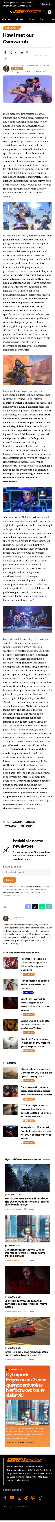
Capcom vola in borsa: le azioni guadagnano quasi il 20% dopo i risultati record (36, 1091)
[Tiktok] (40, 1498)
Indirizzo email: (12, 866)
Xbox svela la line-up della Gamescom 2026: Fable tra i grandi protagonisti (36, 1072)
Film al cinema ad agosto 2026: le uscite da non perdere (35, 984)
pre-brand (26, 826)
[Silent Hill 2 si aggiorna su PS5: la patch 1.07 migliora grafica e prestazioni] (10, 1043)
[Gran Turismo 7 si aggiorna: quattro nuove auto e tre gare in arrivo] (27, 1331)
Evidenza (17, 822)
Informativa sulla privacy (13, 892)
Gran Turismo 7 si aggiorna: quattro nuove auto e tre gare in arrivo (26, 1353)
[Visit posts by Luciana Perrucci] (6, 918)
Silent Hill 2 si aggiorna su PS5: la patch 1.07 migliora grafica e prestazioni (35, 1042)
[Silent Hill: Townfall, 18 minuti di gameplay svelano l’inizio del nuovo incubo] (10, 1003)
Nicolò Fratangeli (16, 1442)
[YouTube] (12, 1498)
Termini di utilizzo (33, 886)
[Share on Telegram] (21, 52)
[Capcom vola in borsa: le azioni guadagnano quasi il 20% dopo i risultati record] (10, 1091)
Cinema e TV (28, 993)
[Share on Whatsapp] (16, 52)
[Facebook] (5, 1498)
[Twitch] (33, 1498)
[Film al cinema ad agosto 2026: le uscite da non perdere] (10, 984)
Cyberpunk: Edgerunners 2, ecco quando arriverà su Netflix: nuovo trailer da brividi (26, 1385)
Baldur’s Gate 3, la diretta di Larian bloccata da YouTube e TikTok (35, 1024)
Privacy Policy (9, 5)
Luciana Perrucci (20, 66)
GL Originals (17, 69)
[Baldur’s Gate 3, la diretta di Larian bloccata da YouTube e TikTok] (10, 1025)
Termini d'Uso (24, 5)
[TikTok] (26, 1498)
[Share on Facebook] (5, 52)
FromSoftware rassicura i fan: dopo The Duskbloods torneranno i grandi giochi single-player (26, 1202)
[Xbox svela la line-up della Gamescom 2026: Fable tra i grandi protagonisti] (10, 1073)
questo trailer (14, 402)
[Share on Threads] (27, 52)
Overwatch (11, 826)
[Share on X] (11, 52)
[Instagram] (19, 1498)
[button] (46, 4)
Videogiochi (11, 28)
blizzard (30, 822)
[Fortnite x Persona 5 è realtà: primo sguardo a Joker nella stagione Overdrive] (10, 963)
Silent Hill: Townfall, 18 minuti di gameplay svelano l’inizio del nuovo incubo (26, 1304)
